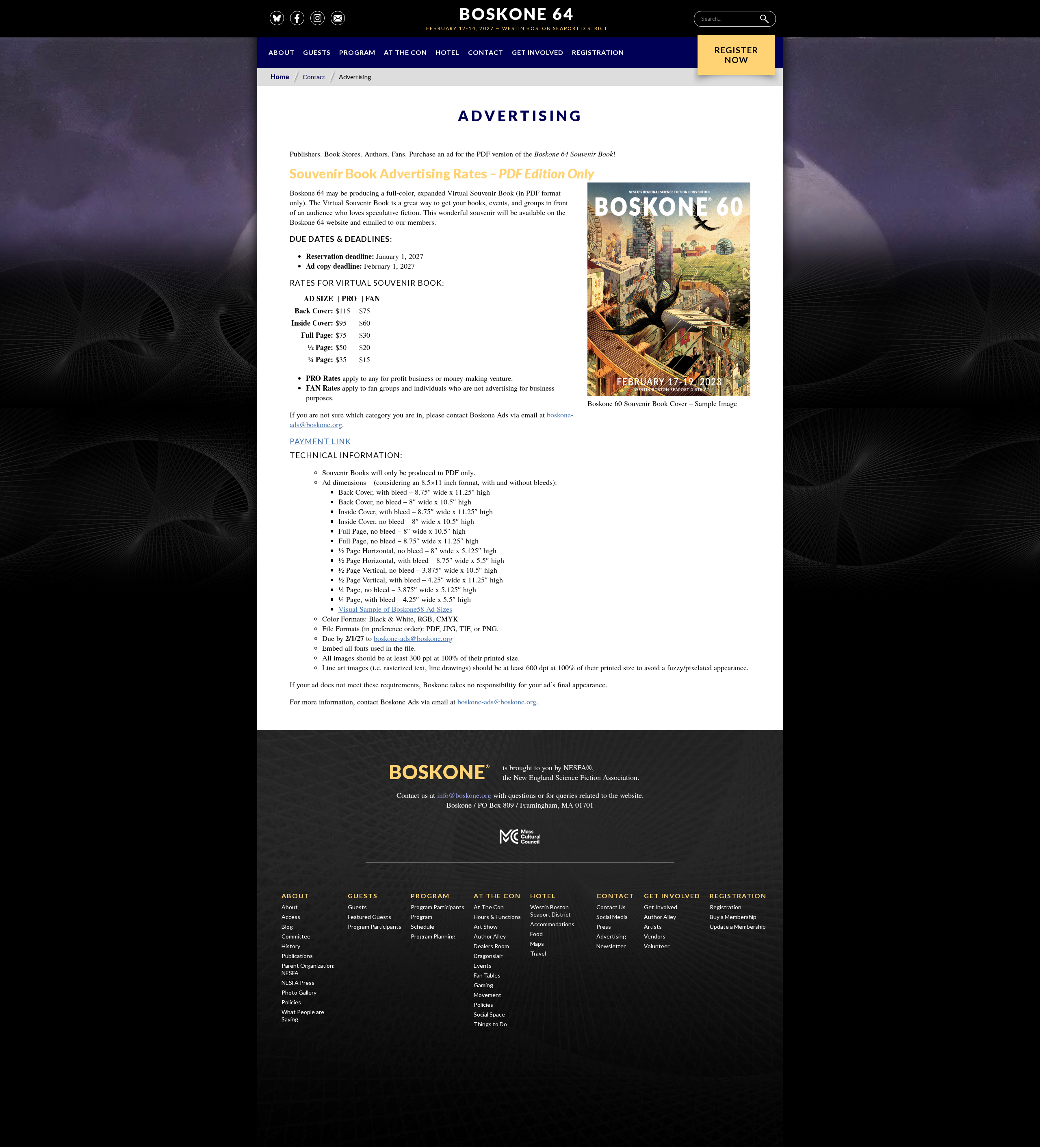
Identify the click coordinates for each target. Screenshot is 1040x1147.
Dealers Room (491, 946)
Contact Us (611, 907)
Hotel (447, 52)
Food (536, 933)
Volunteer (657, 946)
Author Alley (490, 936)
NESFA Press (298, 982)
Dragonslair (488, 955)
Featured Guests (369, 916)
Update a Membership (738, 926)
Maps (537, 943)
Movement (487, 994)
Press (603, 926)
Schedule (422, 926)
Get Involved (537, 52)
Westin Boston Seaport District (550, 911)
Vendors (654, 936)
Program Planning (433, 936)
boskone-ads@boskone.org (413, 638)
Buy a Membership (733, 916)
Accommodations (552, 924)
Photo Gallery (299, 992)
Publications (297, 955)
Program (357, 52)
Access (291, 916)
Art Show (486, 926)
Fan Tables (487, 975)
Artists (653, 926)
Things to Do (490, 1024)
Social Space (489, 1014)
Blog (287, 926)
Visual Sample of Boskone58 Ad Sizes (395, 609)
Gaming (483, 985)
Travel (538, 953)
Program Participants (374, 926)
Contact (485, 52)
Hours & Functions (497, 916)
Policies (291, 1002)
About (282, 52)
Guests (317, 52)
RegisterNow (736, 55)
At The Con (405, 52)
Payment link (320, 441)
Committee (296, 936)
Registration (598, 52)
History (291, 946)
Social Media (612, 916)
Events (483, 965)
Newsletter (611, 946)
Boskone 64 (516, 14)
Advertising (611, 936)
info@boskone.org (464, 795)
